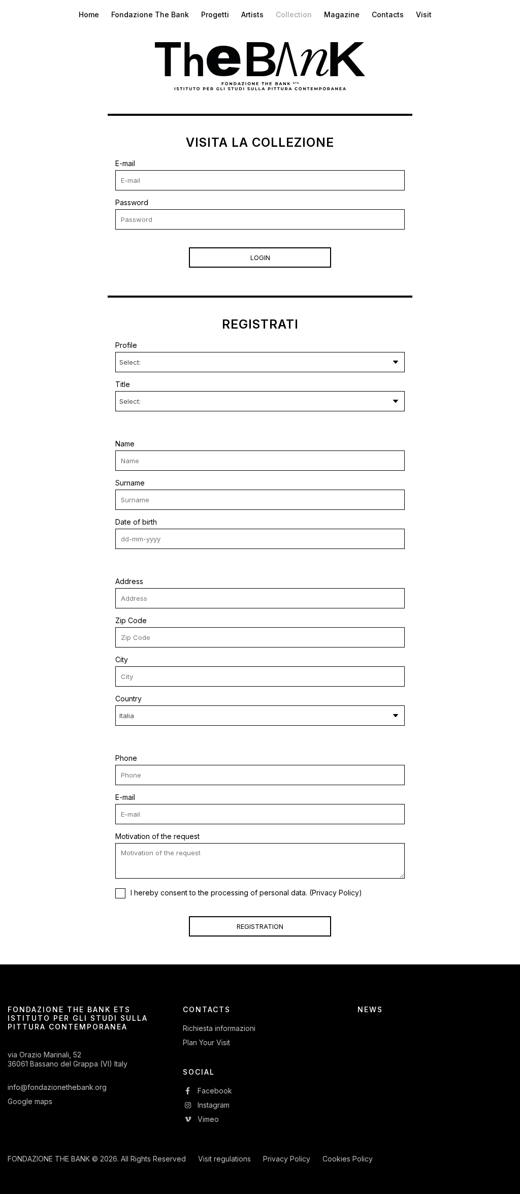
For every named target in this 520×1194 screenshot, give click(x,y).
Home (89, 14)
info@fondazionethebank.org (57, 1087)
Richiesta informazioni (219, 1028)
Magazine (342, 14)
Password (131, 202)
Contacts (388, 14)
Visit (424, 14)
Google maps (30, 1101)
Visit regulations (224, 1158)
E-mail (125, 163)
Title (122, 384)
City (121, 659)
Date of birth (136, 522)
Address (129, 581)
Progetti (215, 14)
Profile (126, 345)
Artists (252, 14)
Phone (126, 758)
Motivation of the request (157, 836)
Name (125, 443)
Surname (130, 482)
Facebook (214, 1090)
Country (128, 698)
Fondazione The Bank (150, 14)
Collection (294, 14)
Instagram (213, 1105)
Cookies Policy (347, 1158)
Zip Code (131, 620)
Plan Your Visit (206, 1042)
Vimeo (207, 1119)
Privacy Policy (335, 892)
